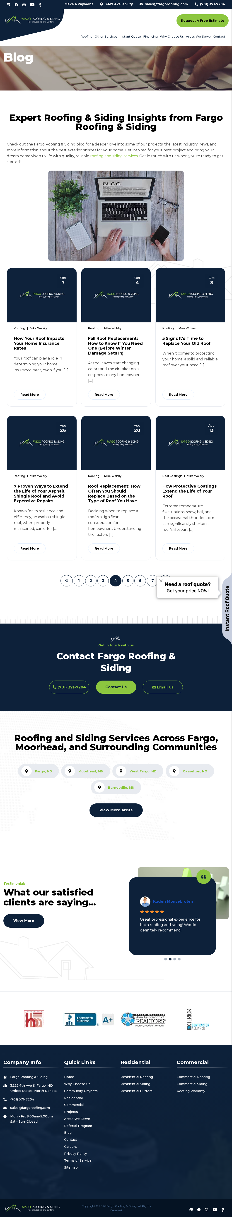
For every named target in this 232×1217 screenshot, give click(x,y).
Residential (73, 1098)
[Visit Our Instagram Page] (24, 4)
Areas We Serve (77, 1119)
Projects (71, 1112)
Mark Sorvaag (166, 901)
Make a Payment (79, 4)
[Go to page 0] (165, 959)
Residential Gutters (136, 1091)
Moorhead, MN (90, 771)
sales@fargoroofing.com (166, 4)
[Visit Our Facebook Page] (16, 4)
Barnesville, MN (121, 788)
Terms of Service (78, 1160)
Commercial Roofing (193, 1077)
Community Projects (81, 1091)
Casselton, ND (195, 771)
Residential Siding (135, 1084)
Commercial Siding (192, 1084)
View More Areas (116, 810)
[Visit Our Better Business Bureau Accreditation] (40, 4)
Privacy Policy (75, 1154)
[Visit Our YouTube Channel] (32, 4)
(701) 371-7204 (212, 4)
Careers (70, 1147)
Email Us (165, 687)
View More (23, 921)
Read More (29, 395)
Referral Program (78, 1126)
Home (69, 1077)
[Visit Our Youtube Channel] (215, 1209)
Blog (68, 1133)
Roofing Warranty (191, 1091)
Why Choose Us (77, 1084)
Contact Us (116, 687)
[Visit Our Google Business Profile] (8, 4)
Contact (70, 1140)
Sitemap (71, 1167)
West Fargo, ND (143, 771)
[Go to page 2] (174, 959)
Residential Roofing (137, 1077)
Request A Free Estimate (202, 21)
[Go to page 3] (179, 959)
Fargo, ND (43, 771)
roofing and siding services (114, 156)
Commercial (74, 1105)
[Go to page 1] (170, 959)
